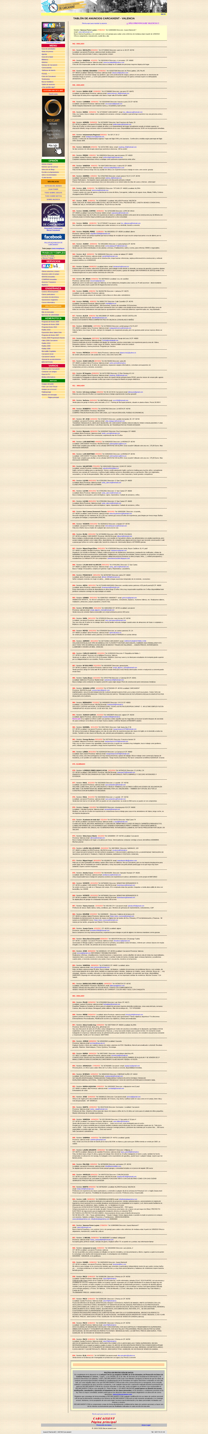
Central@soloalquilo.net (110, 340)
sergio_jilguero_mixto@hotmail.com (102, 610)
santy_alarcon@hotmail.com (111, 482)
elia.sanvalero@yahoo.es (126, 1355)
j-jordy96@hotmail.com (110, 256)
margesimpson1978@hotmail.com (124, 729)
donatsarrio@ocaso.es (121, 266)
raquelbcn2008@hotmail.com (100, 233)
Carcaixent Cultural (48, 356)
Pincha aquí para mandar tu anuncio (94, 23)
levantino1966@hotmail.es (111, 717)
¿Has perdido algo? (48, 87)
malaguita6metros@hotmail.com (120, 328)
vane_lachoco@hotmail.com (100, 967)
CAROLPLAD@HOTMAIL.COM (135, 641)
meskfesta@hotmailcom (119, 1055)
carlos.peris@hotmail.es (117, 363)
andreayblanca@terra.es (117, 443)
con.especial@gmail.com (113, 104)
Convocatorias (47, 67)
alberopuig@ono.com (117, 985)
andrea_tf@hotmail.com (113, 178)
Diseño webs (53, 94)
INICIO (163, 14)
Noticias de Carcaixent (49, 65)
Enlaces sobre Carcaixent (50, 369)
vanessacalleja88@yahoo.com (113, 62)
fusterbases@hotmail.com (126, 885)
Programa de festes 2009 (50, 322)
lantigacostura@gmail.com (95, 137)
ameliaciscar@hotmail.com (111, 875)
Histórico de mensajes (49, 395)
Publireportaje (46, 392)
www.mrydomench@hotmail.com (120, 513)
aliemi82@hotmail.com (99, 318)
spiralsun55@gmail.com (136, 906)
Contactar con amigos (49, 371)
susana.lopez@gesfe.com (101, 690)
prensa (47, 51)
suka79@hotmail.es (109, 1278)
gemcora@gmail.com (129, 598)
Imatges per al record (49, 389)
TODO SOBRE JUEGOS (53, 193)
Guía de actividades (48, 49)
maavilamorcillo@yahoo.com (127, 860)
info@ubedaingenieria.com (128, 1199)
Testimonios (46, 79)
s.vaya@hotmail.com (120, 821)
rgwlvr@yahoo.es (115, 632)
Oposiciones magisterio (50, 300)
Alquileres (45, 285)
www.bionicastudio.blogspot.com (119, 558)
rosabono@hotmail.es (119, 850)
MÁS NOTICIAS (47, 362)
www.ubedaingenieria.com (81, 1219)
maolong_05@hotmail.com (127, 147)
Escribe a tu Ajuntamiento (50, 172)
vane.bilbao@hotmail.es (121, 1121)
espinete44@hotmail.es (115, 704)
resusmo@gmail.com (97, 281)
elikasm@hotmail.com (124, 536)
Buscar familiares (47, 82)
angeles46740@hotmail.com (126, 1176)
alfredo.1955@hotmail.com (111, 577)
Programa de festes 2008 (50, 324)
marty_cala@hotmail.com (99, 1109)
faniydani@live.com (119, 1264)
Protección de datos (104, 1425)
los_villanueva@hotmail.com (132, 112)
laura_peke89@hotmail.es (130, 1152)
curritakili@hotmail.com (116, 1088)
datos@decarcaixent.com (122, 1394)
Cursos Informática (48, 302)
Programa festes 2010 (49, 327)
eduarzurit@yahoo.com (120, 73)
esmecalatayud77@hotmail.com (116, 246)
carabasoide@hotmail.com (114, 1076)
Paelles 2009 (46, 346)
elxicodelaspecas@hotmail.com (116, 526)
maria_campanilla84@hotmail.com (101, 1239)
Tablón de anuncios (48, 84)
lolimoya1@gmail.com (135, 392)
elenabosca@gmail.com (121, 941)
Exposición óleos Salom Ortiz (52, 332)
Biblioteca (45, 59)
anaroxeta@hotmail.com (100, 190)
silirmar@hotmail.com (97, 838)
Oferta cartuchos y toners (50, 271)
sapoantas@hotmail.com (119, 213)
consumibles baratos (53, 42)
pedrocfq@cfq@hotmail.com (113, 157)
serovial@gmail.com (84, 953)
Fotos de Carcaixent (49, 76)
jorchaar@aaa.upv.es (97, 1043)
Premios (44, 74)
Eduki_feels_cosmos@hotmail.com (122, 916)
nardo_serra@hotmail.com (111, 433)
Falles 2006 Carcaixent (49, 340)
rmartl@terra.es (110, 303)
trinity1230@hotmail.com (85, 1189)
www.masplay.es (58, 248)
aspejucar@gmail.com (132, 1066)
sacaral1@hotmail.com (112, 809)
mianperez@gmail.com (119, 550)
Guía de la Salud (47, 57)
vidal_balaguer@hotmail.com (115, 421)
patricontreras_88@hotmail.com (118, 93)
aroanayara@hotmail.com (110, 587)
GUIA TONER (53, 189)
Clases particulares (48, 294)
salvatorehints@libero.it (111, 468)
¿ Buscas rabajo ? (48, 258)
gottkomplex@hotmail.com (122, 124)
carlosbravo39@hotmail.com (114, 680)
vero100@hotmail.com (120, 400)
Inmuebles (48, 277)
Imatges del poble (48, 384)
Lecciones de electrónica (50, 297)
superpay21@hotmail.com (126, 772)
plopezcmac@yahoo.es (128, 353)
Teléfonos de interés (48, 70)
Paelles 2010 (46, 330)
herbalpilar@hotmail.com (111, 1004)
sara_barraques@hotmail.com (115, 620)
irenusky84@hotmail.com (134, 1014)
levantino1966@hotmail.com (99, 930)
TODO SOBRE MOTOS (53, 196)
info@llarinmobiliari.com (113, 1166)
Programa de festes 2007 (50, 335)
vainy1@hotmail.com (85, 32)
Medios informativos (48, 377)
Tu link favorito (47, 177)
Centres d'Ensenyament (50, 292)
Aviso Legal (146, 1425)
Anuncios (50, 274)
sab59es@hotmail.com (98, 1139)
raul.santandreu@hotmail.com (115, 785)
